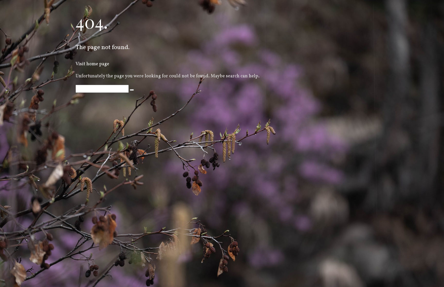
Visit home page (92, 64)
